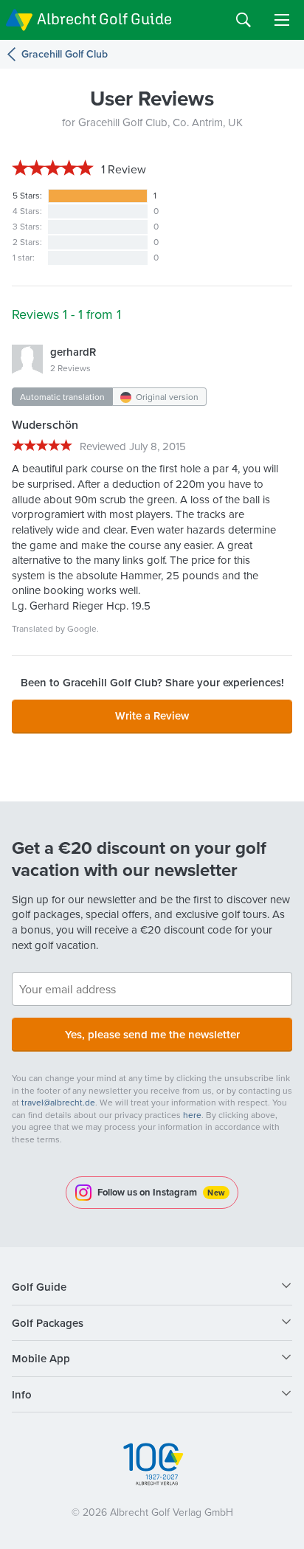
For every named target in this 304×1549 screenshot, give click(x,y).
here (192, 1114)
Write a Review (152, 715)
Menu (282, 20)
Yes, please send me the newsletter (152, 1034)
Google (82, 628)
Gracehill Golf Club (64, 54)
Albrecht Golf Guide (104, 19)
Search (243, 20)
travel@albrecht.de (58, 1102)
